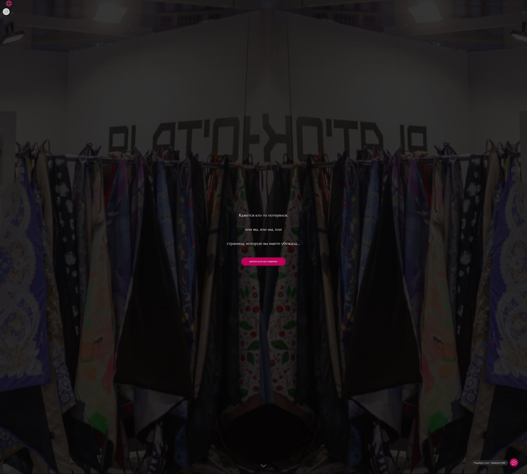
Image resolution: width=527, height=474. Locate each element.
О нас (461, 4)
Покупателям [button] (474, 4)
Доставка (503, 4)
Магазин (449, 4)
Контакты (517, 4)
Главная (436, 4)
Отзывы (490, 4)
